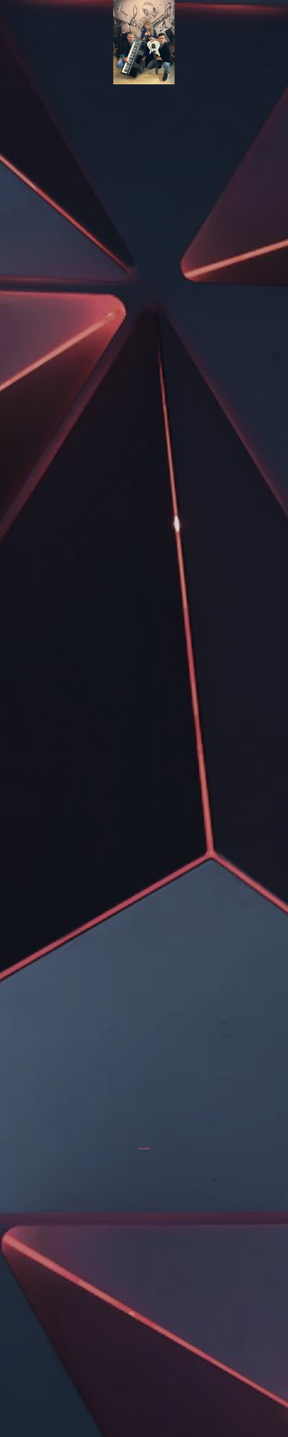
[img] (144, 718)
